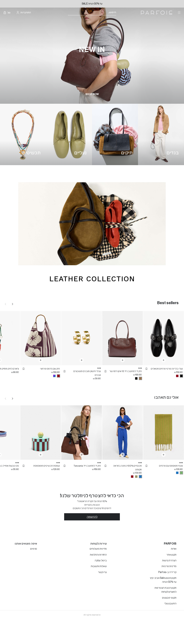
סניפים (33, 549)
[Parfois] (156, 12)
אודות (173, 549)
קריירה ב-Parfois (167, 572)
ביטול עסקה (101, 560)
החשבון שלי (170, 603)
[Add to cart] (163, 360)
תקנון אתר (171, 555)
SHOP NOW (92, 94)
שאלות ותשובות (99, 566)
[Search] (118, 12)
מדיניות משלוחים (98, 549)
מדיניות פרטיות (169, 566)
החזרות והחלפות (98, 555)
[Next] (12, 304)
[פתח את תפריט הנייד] (178, 12)
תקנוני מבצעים (169, 598)
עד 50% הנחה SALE (92, 4)
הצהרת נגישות (169, 560)
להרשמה (92, 516)
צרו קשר (102, 572)
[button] (146, 369)
